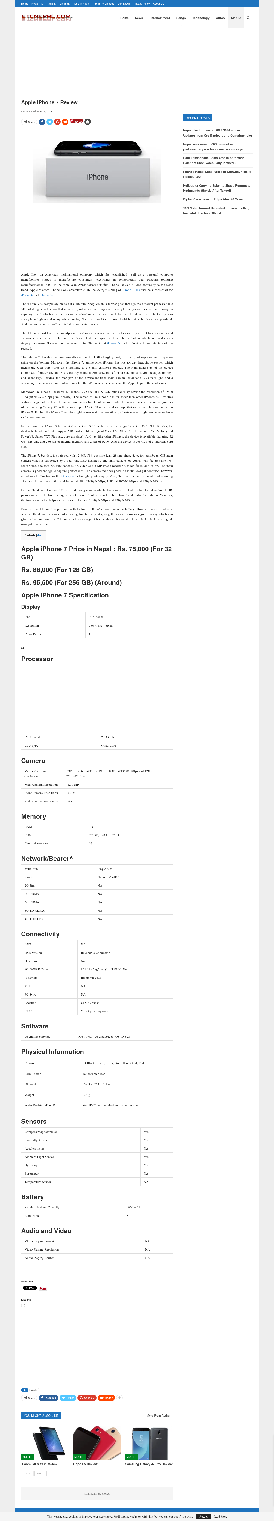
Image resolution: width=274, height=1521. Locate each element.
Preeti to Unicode (104, 3)
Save (78, 121)
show (40, 535)
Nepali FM (37, 3)
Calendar (65, 3)
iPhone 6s (46, 295)
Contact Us (124, 3)
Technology (201, 18)
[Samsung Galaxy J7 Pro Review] (149, 1443)
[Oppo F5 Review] (97, 1443)
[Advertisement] (137, 60)
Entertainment (159, 18)
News (139, 18)
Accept (203, 1516)
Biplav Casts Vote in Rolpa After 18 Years (213, 199)
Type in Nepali (82, 3)
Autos (220, 18)
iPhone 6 (27, 295)
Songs (181, 18)
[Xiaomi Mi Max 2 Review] (45, 1443)
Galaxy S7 (68, 476)
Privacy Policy (142, 3)
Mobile (236, 18)
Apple (34, 1390)
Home (24, 3)
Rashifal (51, 3)
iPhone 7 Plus (131, 290)
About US (158, 3)
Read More (220, 1516)
